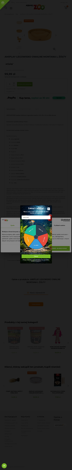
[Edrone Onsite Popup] (36, 235)
